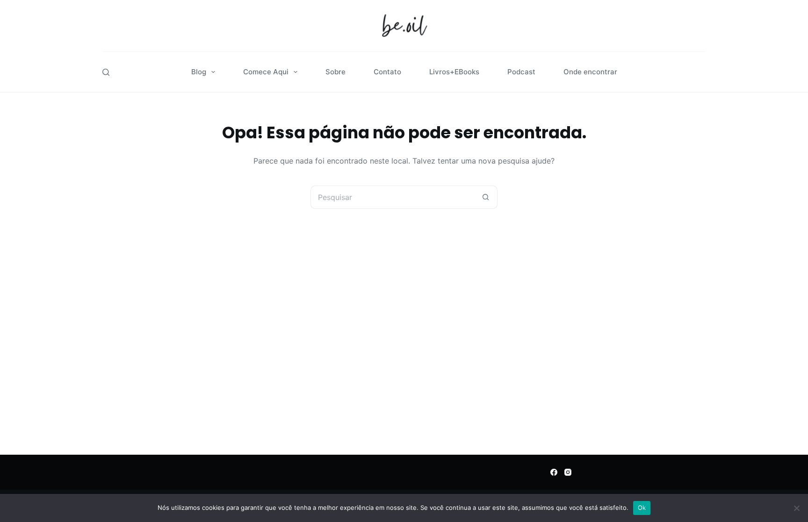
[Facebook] (553, 472)
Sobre (335, 71)
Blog (198, 71)
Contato (387, 71)
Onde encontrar (590, 71)
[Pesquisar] (105, 72)
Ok (642, 507)
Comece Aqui (266, 71)
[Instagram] (567, 472)
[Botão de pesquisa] (486, 197)
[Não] (796, 508)
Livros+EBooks (454, 71)
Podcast (521, 71)
